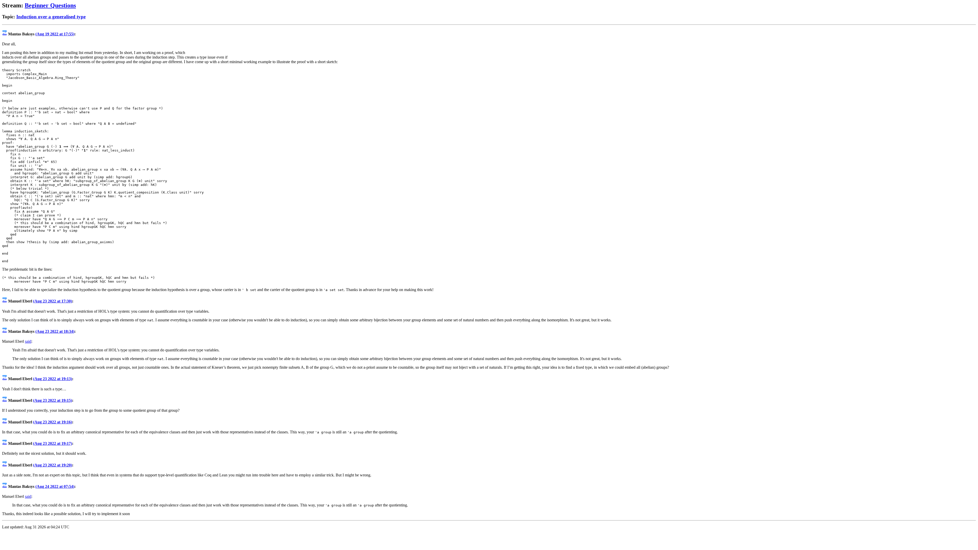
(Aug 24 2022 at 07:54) (54, 486)
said (28, 341)
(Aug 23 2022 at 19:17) (52, 443)
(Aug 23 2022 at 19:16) (52, 422)
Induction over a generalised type (51, 16)
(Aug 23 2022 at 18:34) (54, 331)
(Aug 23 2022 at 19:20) (52, 465)
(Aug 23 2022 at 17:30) (52, 301)
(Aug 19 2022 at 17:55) (54, 34)
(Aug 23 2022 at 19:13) (52, 379)
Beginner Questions (50, 5)
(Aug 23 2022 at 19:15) (52, 400)
